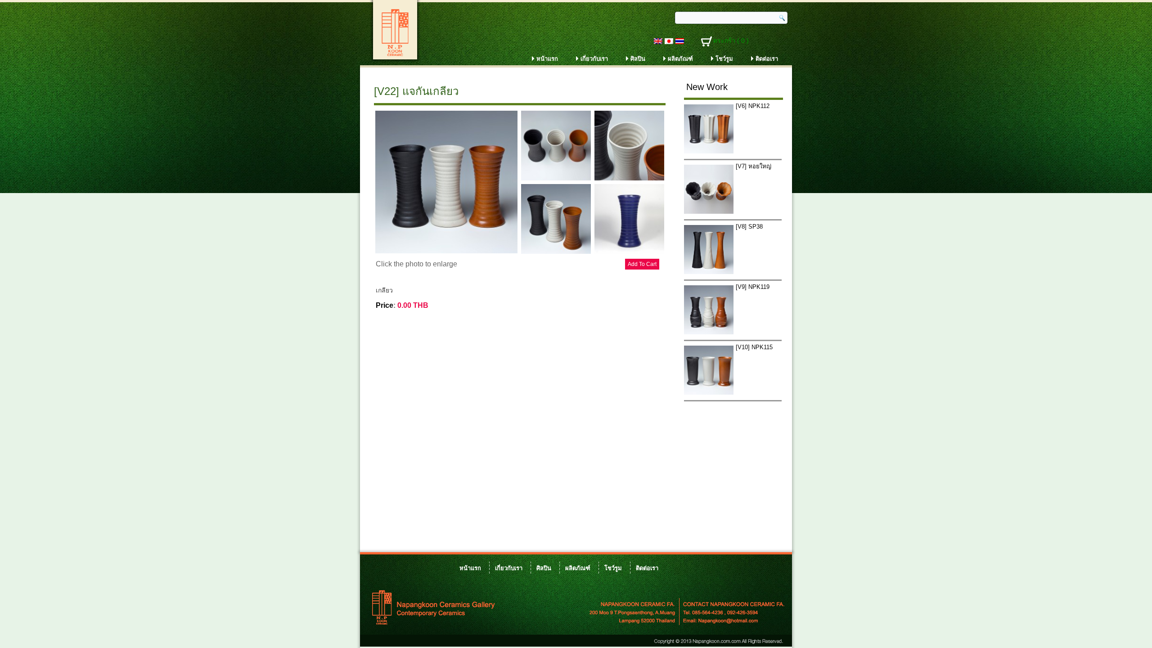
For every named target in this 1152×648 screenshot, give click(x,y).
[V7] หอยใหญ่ (753, 166)
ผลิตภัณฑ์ (680, 58)
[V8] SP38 (749, 226)
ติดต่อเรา (767, 58)
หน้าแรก (547, 58)
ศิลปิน (637, 58)
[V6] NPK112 (753, 106)
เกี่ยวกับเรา (594, 58)
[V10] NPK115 (754, 347)
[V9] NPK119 (753, 287)
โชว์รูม (724, 58)
